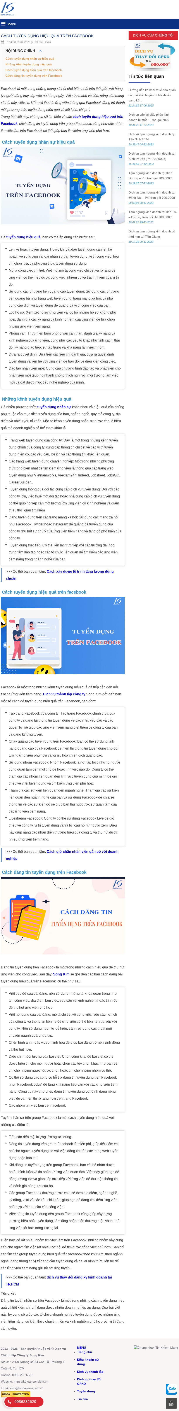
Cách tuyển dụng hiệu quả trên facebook (33, 70)
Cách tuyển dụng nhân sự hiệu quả (29, 58)
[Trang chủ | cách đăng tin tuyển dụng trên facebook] (8, 16)
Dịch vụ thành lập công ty (64, 694)
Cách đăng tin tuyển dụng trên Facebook (33, 75)
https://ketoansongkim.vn (31, 1381)
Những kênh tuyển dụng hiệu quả (28, 64)
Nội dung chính (20, 51)
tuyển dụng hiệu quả (23, 237)
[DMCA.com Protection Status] (15, 1396)
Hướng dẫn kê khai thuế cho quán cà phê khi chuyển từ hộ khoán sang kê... (152, 95)
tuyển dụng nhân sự (54, 407)
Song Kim (61, 974)
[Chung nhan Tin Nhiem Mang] (156, 1347)
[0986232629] (9, 1402)
